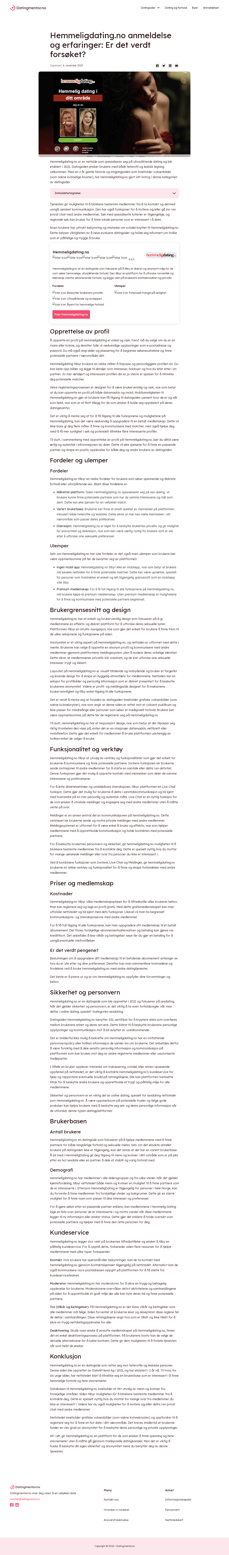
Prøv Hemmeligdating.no (71, 314)
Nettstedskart (174, 1520)
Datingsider (148, 7)
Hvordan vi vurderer (116, 1509)
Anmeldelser (211, 7)
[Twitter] (163, 65)
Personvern (172, 1509)
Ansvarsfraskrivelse (116, 1520)
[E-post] (176, 65)
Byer (195, 7)
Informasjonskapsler (178, 1499)
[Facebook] (157, 65)
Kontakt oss (111, 1499)
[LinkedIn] (170, 65)
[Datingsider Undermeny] (158, 7)
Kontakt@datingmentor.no (25, 1499)
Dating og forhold (176, 7)
